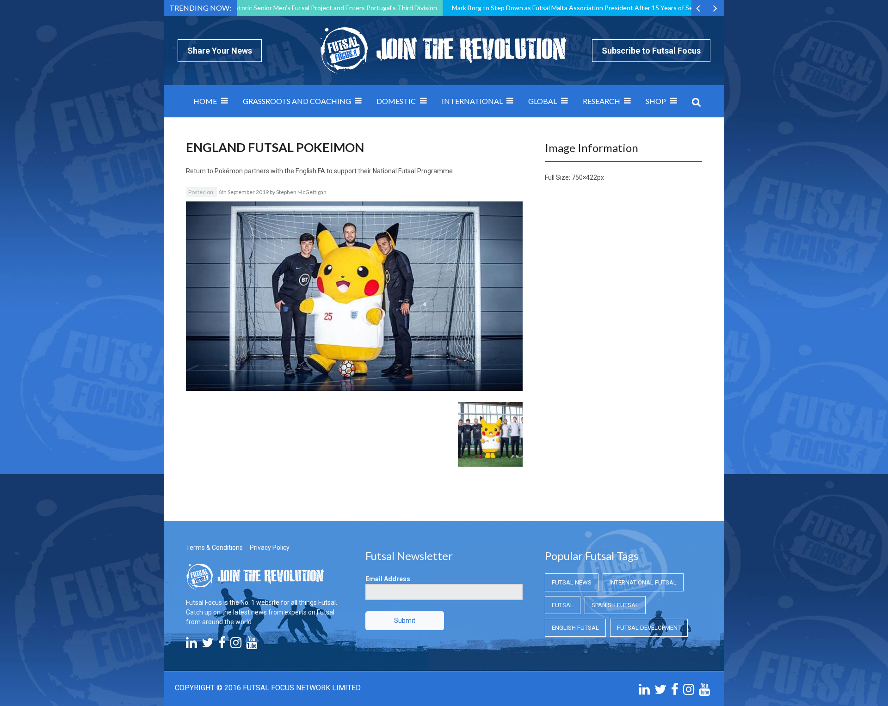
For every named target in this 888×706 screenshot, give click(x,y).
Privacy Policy (270, 547)
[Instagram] (235, 645)
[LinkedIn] (191, 645)
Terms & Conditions (214, 547)
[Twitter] (208, 645)
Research (601, 101)
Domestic (396, 101)
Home (205, 101)
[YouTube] (251, 645)
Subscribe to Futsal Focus (651, 50)
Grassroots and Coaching (297, 101)
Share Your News (219, 50)
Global (542, 101)
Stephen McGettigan (301, 192)
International (472, 101)
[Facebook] (222, 645)
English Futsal (575, 627)
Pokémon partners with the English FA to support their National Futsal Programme (334, 171)
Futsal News (572, 582)
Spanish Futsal (615, 605)
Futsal (563, 605)
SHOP (656, 101)
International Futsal (643, 582)
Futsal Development (649, 627)
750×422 (584, 177)
